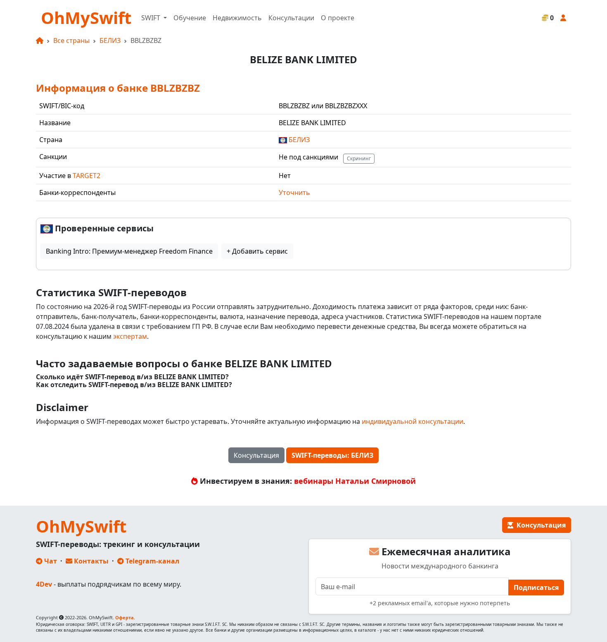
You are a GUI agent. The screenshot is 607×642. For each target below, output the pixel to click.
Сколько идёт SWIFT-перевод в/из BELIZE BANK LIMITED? (132, 377)
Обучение (189, 17)
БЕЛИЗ (110, 40)
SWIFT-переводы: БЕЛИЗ (332, 455)
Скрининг (359, 158)
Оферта (124, 617)
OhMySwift (86, 17)
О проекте (337, 17)
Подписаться (536, 587)
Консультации (291, 17)
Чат (50, 561)
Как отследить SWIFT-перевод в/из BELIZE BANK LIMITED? (134, 385)
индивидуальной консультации (412, 421)
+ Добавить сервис (257, 251)
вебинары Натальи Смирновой (355, 481)
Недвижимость (237, 17)
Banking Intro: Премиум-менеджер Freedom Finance (129, 251)
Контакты (90, 561)
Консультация (256, 455)
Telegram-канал (151, 561)
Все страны (71, 40)
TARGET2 (86, 175)
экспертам (130, 336)
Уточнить (294, 192)
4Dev (44, 584)
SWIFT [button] (151, 17)
